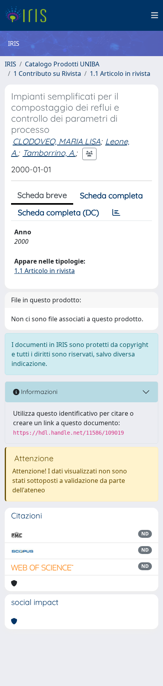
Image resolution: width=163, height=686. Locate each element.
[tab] (116, 212)
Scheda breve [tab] (42, 195)
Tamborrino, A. (49, 153)
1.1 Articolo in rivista (120, 73)
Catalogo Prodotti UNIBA (62, 64)
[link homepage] (29, 15)
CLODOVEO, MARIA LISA (56, 141)
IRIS (10, 64)
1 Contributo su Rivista (47, 73)
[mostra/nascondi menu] (154, 15)
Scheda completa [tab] (111, 195)
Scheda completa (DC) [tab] (58, 212)
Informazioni (38, 392)
